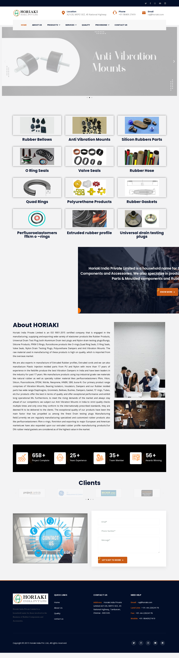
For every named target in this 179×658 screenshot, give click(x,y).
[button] (87, 97)
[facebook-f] (150, 3)
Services (69, 25)
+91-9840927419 (143, 618)
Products (52, 25)
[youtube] (160, 3)
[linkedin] (165, 3)
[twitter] (146, 3)
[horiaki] (26, 13)
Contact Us (121, 25)
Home (24, 25)
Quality (86, 25)
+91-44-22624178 (142, 613)
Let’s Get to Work (111, 560)
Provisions (101, 25)
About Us (37, 25)
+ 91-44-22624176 (145, 607)
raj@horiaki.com (141, 602)
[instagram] (155, 3)
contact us (58, 618)
